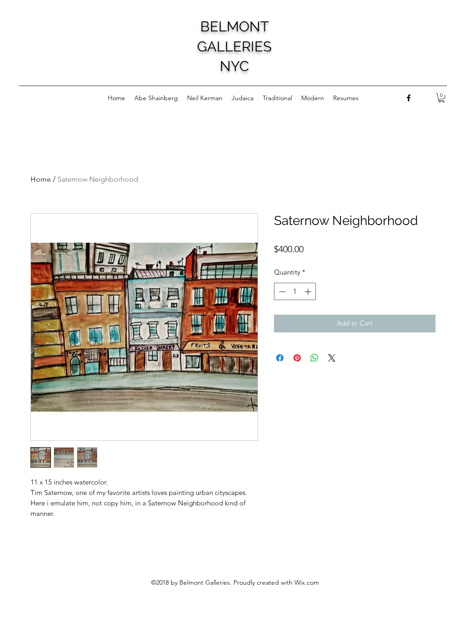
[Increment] (309, 291)
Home (40, 179)
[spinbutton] (295, 291)
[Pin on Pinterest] (297, 357)
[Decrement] (281, 291)
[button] (441, 97)
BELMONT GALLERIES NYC (234, 46)
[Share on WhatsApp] (314, 357)
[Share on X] (331, 357)
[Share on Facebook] (279, 357)
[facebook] (408, 97)
